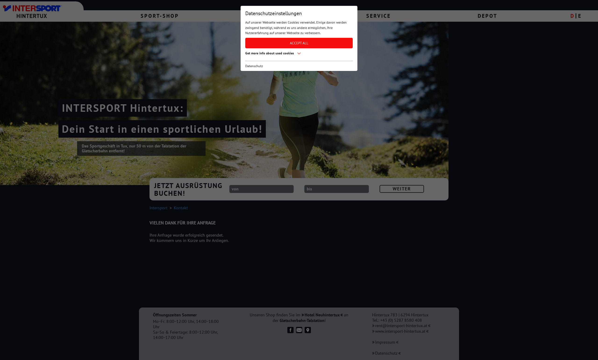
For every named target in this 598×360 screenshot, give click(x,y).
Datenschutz (254, 66)
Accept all (299, 43)
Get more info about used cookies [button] (269, 53)
